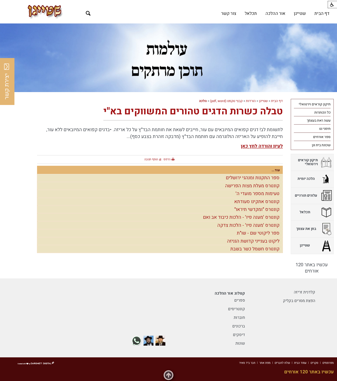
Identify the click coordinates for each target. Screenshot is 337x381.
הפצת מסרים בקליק (299, 301)
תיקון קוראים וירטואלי (315, 104)
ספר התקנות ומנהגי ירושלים (252, 177)
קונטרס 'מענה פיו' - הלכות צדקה (248, 225)
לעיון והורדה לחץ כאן (262, 146)
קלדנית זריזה (304, 292)
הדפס (166, 159)
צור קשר (228, 13)
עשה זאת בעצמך (319, 120)
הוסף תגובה (151, 159)
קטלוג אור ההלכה (230, 293)
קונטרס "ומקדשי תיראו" (256, 209)
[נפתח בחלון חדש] (160, 341)
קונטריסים (236, 309)
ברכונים (238, 326)
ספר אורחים (322, 137)
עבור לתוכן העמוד (168, 4)
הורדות (251, 101)
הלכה (203, 101)
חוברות (239, 317)
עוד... (276, 170)
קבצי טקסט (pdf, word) (226, 101)
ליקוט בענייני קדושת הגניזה (253, 241)
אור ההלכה (275, 13)
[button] (88, 13)
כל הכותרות (322, 112)
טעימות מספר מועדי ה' (257, 193)
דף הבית (321, 13)
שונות (240, 343)
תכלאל (251, 13)
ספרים (239, 300)
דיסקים (239, 335)
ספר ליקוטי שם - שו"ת (258, 233)
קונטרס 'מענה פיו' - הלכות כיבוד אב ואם (241, 217)
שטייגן (300, 13)
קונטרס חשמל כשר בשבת (254, 249)
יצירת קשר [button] (7, 86)
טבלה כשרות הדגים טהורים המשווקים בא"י (193, 111)
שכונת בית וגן (321, 145)
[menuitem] (322, 13)
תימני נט (325, 128)
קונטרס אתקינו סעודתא (256, 201)
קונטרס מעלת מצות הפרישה (252, 185)
